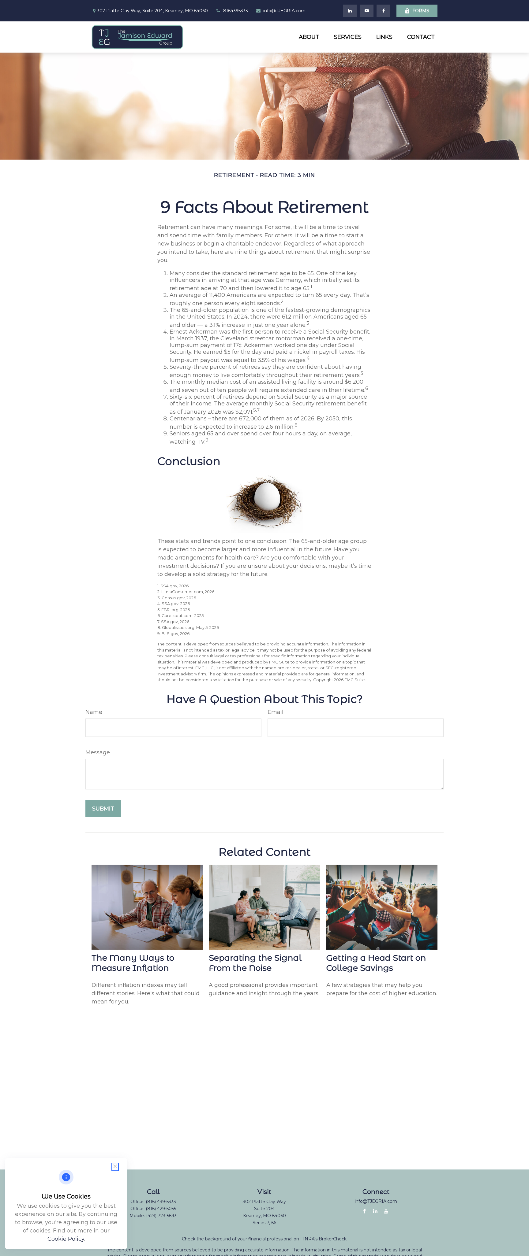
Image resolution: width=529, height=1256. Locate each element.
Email (275, 712)
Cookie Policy (65, 1239)
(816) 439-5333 (161, 1201)
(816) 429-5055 (161, 1208)
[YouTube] (366, 11)
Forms (420, 10)
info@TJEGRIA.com (284, 10)
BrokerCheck (333, 1239)
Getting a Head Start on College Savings (376, 963)
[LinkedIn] (350, 11)
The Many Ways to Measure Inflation (133, 963)
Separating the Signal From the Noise (255, 963)
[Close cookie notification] (115, 1167)
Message (97, 752)
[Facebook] (383, 11)
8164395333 (235, 10)
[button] (309, 37)
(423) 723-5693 (161, 1215)
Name (93, 712)
